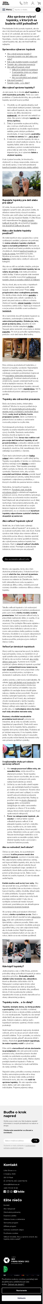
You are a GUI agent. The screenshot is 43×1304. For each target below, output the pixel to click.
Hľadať (38, 10)
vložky (30, 326)
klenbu (25, 464)
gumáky (32, 295)
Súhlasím (22, 1298)
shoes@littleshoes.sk (11, 1184)
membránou (29, 389)
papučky (6, 332)
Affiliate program (10, 1226)
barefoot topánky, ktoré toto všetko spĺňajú (20, 167)
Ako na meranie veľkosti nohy (17, 559)
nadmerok (11, 115)
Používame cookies (11, 1233)
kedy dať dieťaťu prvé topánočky (22, 682)
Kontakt (6, 1205)
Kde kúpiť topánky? (15, 80)
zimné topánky (24, 303)
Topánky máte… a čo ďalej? (18, 83)
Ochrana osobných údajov (14, 1230)
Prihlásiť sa (35, 1141)
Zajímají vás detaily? (16, 1284)
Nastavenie (21, 1290)
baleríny (6, 259)
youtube (19, 1191)
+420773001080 (12, 1191)
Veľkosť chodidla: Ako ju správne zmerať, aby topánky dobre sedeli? (20, 1238)
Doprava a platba (10, 1216)
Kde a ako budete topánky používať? (22, 62)
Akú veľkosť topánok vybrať (18, 67)
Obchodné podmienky (12, 1212)
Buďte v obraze (5, 1191)
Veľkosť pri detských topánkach (25, 70)
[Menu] (4, 9)
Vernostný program (11, 1223)
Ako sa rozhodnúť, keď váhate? (25, 77)
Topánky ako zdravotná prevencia (21, 64)
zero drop (33, 136)
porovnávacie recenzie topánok (15, 907)
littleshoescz (8, 1191)
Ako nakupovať (9, 1209)
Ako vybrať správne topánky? (19, 54)
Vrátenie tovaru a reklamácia (14, 1219)
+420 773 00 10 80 (11, 1188)
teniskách (6, 311)
